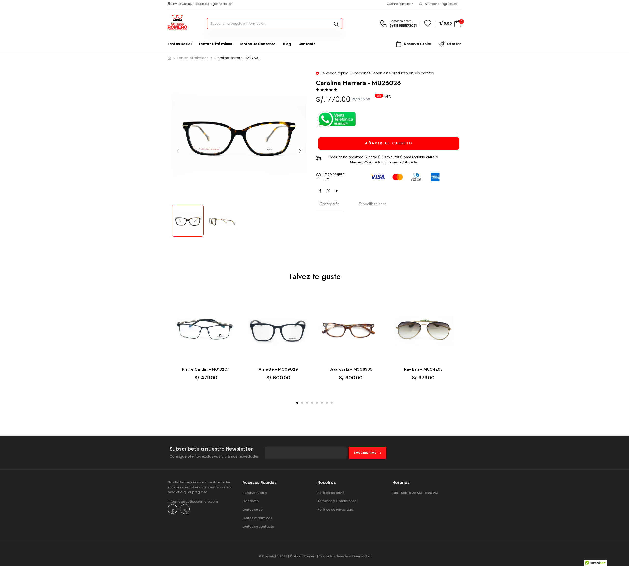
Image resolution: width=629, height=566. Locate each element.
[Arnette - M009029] (278, 329)
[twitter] (328, 191)
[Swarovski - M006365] (351, 329)
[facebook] (320, 191)
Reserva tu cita (417, 44)
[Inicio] (169, 58)
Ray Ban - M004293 (423, 369)
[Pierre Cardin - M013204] (206, 329)
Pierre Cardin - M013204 (206, 369)
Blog (287, 44)
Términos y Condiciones (336, 501)
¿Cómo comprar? (400, 4)
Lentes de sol (179, 44)
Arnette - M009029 (278, 369)
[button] (300, 151)
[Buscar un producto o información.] (336, 23)
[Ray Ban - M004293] (423, 329)
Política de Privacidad (335, 509)
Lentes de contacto (258, 44)
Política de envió (330, 492)
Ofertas (454, 44)
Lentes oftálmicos (215, 44)
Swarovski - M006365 (350, 369)
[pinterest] (337, 191)
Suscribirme (365, 452)
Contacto (307, 44)
